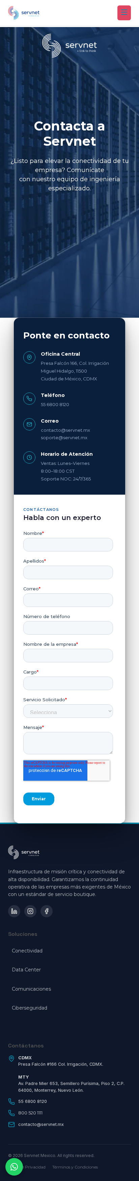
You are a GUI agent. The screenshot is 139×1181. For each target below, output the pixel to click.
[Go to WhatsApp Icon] (14, 1167)
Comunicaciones (31, 989)
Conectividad (27, 951)
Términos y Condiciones (75, 1167)
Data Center (26, 970)
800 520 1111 (30, 1112)
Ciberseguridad (29, 1008)
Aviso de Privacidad (27, 1167)
